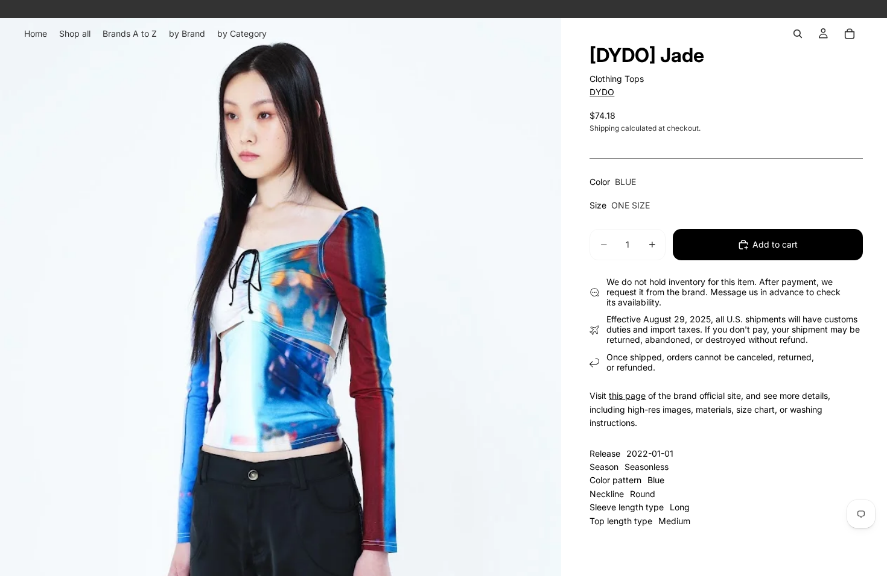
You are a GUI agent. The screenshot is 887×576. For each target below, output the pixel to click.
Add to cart (775, 244)
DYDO (602, 92)
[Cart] (849, 33)
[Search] (797, 33)
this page (627, 395)
